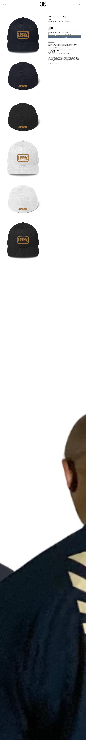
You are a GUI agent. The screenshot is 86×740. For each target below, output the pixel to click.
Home (49, 15)
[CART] (82, 4)
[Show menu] (3, 4)
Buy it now (64, 37)
